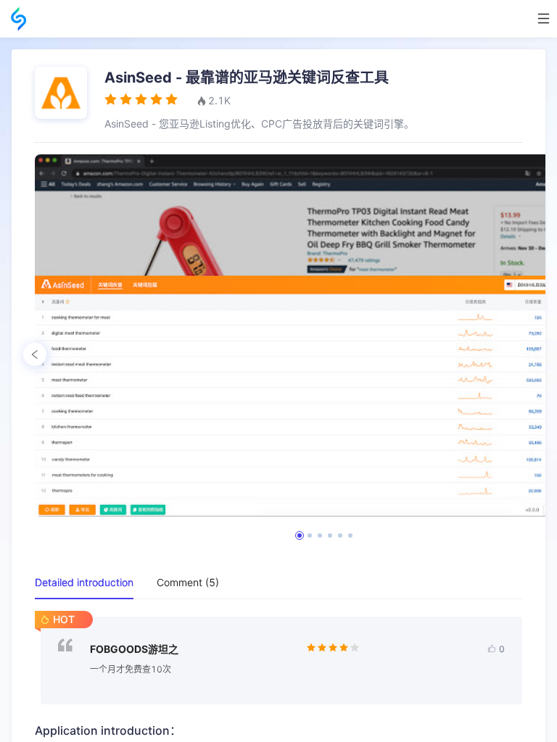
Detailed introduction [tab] (84, 582)
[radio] (110, 99)
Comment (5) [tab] (188, 582)
